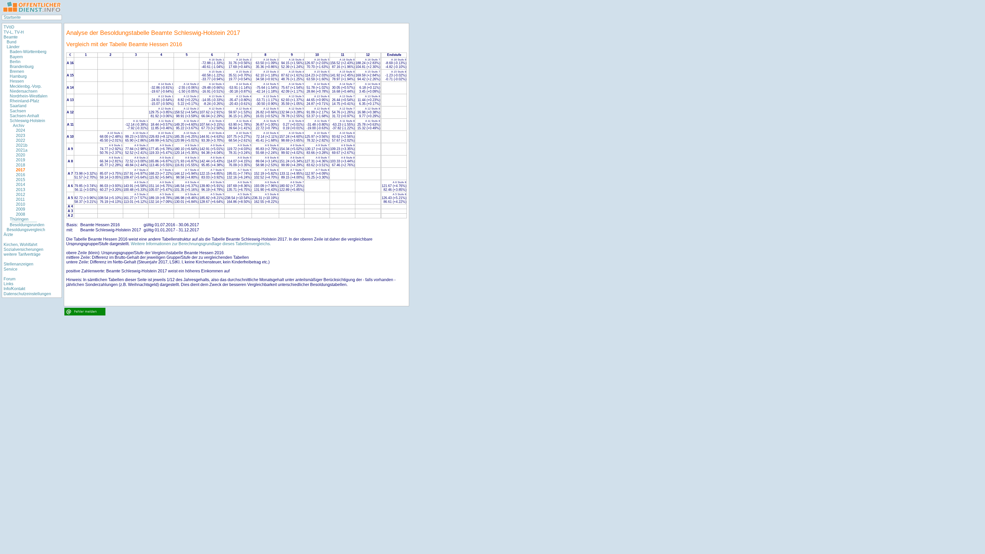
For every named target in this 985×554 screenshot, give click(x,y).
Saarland (18, 106)
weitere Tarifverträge (22, 254)
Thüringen (19, 219)
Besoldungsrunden (27, 225)
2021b (21, 145)
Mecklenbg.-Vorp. (26, 86)
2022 (20, 140)
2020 (20, 155)
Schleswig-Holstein (27, 120)
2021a (21, 150)
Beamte (11, 37)
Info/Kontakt (14, 288)
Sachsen (18, 111)
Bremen (17, 71)
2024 (20, 130)
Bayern (16, 57)
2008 (20, 214)
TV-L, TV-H (14, 32)
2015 (20, 179)
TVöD (9, 27)
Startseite (12, 17)
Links (8, 284)
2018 (20, 165)
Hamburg (18, 76)
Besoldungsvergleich (26, 229)
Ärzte (8, 234)
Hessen (17, 81)
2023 (20, 135)
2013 (20, 189)
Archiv (18, 125)
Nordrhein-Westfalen (28, 96)
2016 (20, 175)
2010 (20, 204)
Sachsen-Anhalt (24, 116)
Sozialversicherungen (23, 249)
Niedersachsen (23, 91)
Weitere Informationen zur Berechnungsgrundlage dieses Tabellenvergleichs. (201, 244)
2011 (20, 199)
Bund (11, 42)
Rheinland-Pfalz (24, 101)
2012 (20, 194)
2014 (20, 184)
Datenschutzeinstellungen (27, 294)
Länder (13, 47)
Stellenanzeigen (18, 264)
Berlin (15, 62)
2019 (20, 160)
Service (10, 269)
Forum (9, 279)
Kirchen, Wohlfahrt (20, 244)
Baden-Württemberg (28, 52)
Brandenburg (22, 66)
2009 (20, 209)
